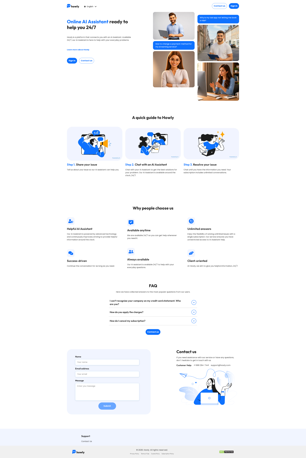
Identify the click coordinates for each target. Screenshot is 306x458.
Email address (82, 368)
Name (78, 356)
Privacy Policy (134, 454)
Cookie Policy (155, 454)
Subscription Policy (168, 454)
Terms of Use (145, 454)
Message (79, 380)
